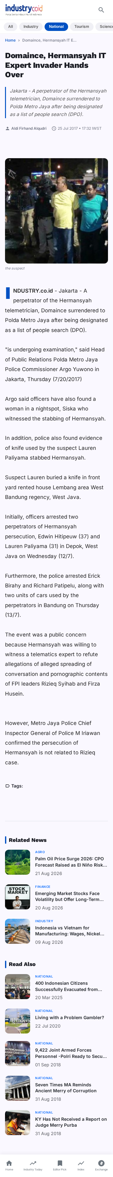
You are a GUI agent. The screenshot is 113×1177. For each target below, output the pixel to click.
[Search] (101, 10)
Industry (31, 26)
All (10, 26)
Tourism (81, 26)
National (56, 26)
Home (10, 40)
